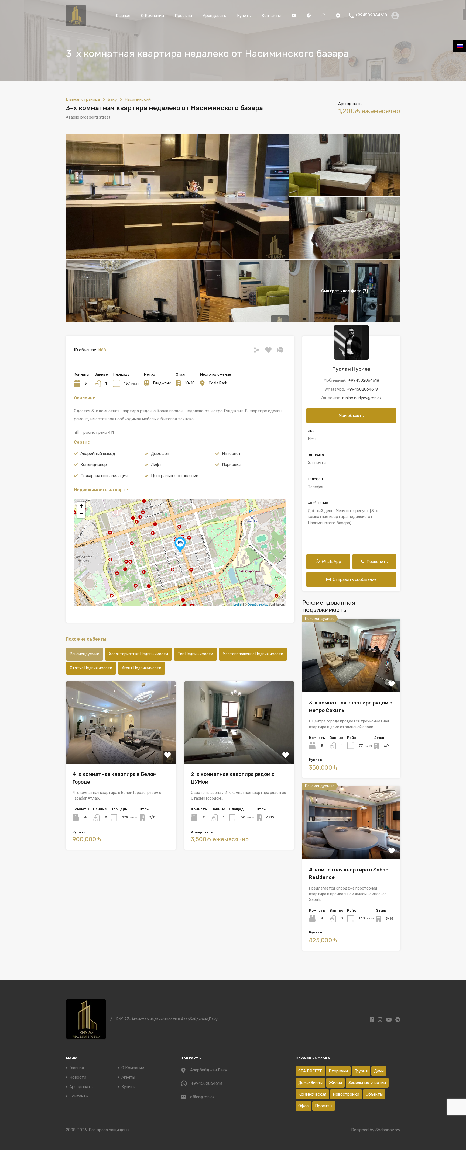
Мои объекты (351, 415)
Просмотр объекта (351, 677)
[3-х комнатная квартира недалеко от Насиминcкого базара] (180, 545)
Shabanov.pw (387, 1129)
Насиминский (138, 99)
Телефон (315, 479)
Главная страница (83, 99)
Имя (311, 431)
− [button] (81, 513)
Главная (123, 15)
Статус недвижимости (91, 668)
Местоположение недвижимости (253, 654)
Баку (112, 99)
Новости (77, 1077)
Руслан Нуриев (351, 369)
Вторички (338, 1071)
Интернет (231, 453)
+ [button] (81, 505)
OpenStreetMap (258, 604)
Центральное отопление (174, 475)
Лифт (156, 464)
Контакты (271, 15)
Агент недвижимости (141, 668)
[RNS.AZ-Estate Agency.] (76, 23)
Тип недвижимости (195, 654)
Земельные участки (367, 1082)
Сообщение (318, 503)
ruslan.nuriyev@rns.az (362, 397)
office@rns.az (202, 1097)
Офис (303, 1105)
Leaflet (237, 604)
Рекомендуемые (84, 654)
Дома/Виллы (310, 1082)
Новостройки (346, 1094)
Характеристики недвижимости (138, 654)
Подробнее (121, 747)
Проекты (183, 15)
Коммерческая (312, 1094)
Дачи (379, 1071)
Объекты (374, 1094)
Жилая (335, 1082)
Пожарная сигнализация (104, 475)
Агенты (128, 1077)
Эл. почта (316, 455)
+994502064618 (371, 15)
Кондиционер (93, 464)
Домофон (160, 453)
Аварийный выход (97, 453)
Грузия (361, 1071)
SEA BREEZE (310, 1071)
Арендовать (214, 15)
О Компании (152, 15)
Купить (244, 15)
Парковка (231, 464)
